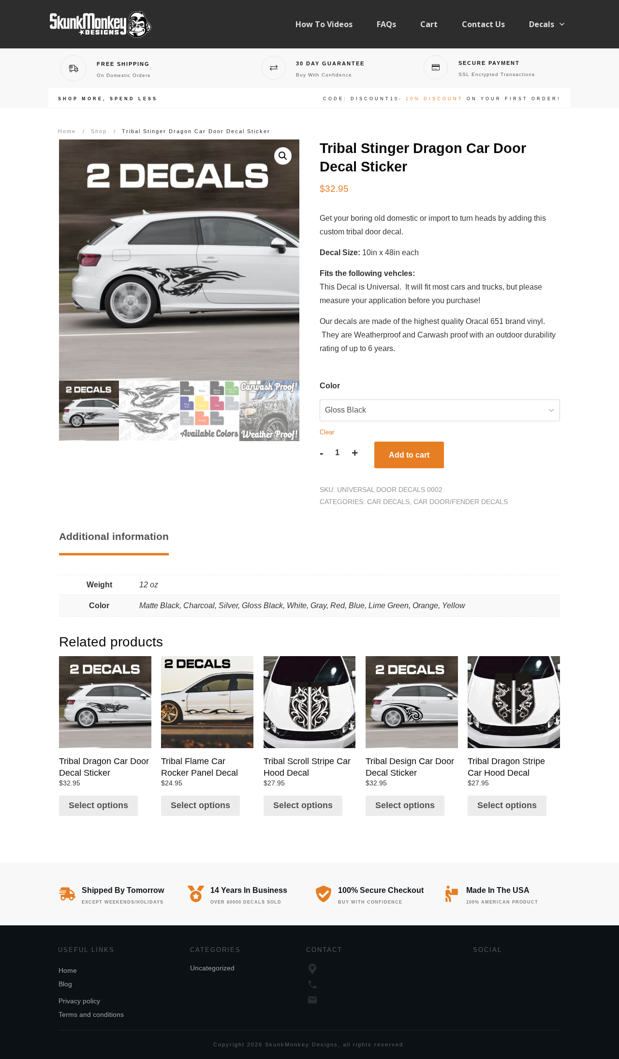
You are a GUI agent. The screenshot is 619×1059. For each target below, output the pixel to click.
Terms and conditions (91, 1014)
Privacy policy (79, 1001)
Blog (65, 984)
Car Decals (388, 502)
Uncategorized (212, 968)
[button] (283, 156)
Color (330, 386)
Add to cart (409, 455)
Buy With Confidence (324, 74)
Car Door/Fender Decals (460, 502)
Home (68, 970)
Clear (327, 432)
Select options (98, 805)
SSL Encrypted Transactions (496, 74)
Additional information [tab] (114, 536)
